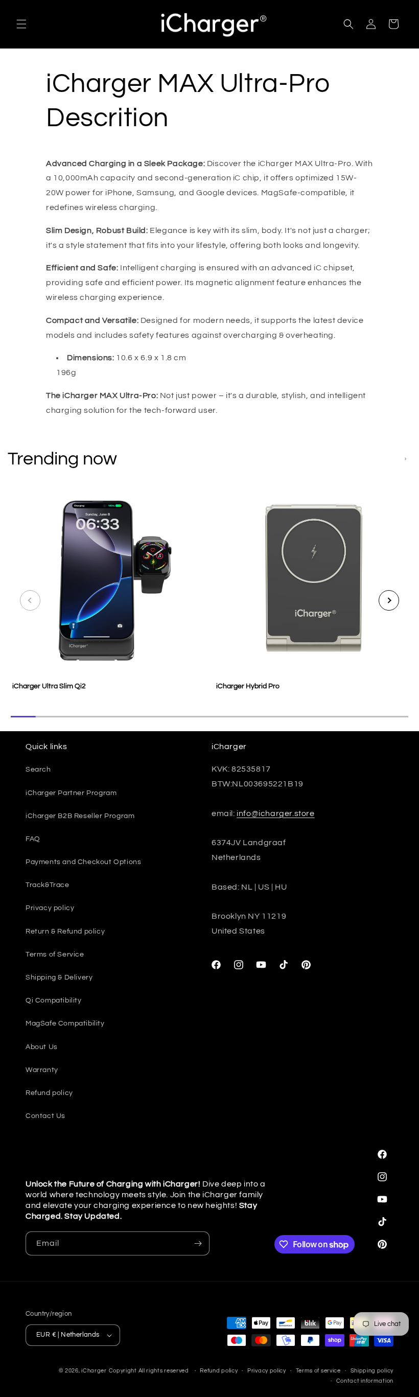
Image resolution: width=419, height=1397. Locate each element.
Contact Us (45, 1116)
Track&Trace (47, 885)
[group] (107, 595)
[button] (21, 24)
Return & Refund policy (65, 931)
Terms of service (318, 1370)
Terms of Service (55, 954)
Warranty (42, 1070)
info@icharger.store (275, 813)
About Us (42, 1047)
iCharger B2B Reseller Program (80, 816)
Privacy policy (50, 908)
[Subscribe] (198, 1243)
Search (38, 769)
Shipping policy (372, 1370)
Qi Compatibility (54, 1000)
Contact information (364, 1381)
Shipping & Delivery (59, 977)
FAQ (33, 839)
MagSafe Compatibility (65, 1023)
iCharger (94, 1370)
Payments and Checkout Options (83, 862)
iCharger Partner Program (71, 793)
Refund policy (49, 1093)
